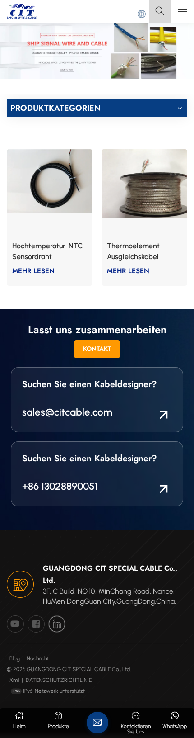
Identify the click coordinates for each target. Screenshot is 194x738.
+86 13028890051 (60, 486)
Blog (14, 658)
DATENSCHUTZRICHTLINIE (59, 680)
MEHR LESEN (33, 271)
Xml (14, 680)
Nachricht (38, 658)
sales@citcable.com (67, 412)
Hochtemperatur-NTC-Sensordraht (49, 251)
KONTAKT (97, 348)
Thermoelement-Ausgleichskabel (135, 251)
